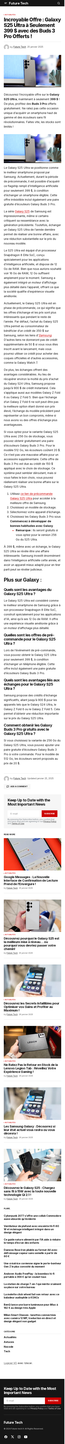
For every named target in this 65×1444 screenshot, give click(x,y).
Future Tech (18, 3)
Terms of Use (18, 823)
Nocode (8, 1346)
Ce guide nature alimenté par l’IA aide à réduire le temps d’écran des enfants (32, 1241)
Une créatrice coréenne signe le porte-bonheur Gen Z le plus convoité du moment (32, 1265)
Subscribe (49, 813)
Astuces (9, 1342)
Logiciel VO (10, 1363)
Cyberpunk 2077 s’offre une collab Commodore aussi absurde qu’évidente (32, 1217)
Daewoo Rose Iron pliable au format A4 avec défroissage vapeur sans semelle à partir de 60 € (30, 1253)
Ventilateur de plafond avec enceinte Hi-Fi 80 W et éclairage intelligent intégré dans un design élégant (31, 1229)
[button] (6, 3)
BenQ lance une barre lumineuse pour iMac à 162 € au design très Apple (31, 1306)
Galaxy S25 (22, 211)
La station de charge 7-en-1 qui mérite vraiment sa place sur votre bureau (32, 1285)
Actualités (10, 15)
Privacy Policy (49, 821)
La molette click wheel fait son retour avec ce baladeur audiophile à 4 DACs (31, 1296)
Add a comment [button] (19, 786)
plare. (7, 1208)
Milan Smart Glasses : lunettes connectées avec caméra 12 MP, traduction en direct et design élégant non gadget (30, 1318)
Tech (7, 1351)
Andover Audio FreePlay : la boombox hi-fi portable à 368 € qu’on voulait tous (29, 1275)
